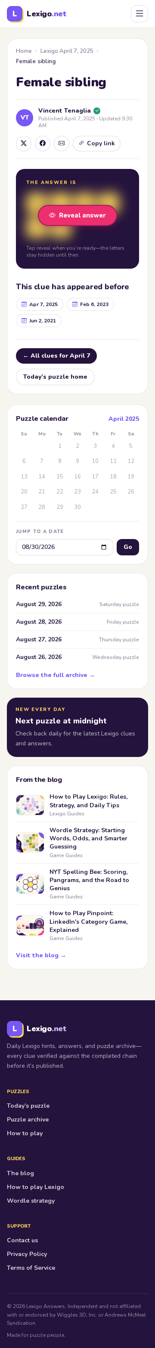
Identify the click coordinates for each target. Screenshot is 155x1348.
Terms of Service (31, 1268)
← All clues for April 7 (56, 356)
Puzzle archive (28, 1119)
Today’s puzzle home (55, 377)
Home (24, 51)
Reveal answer (82, 215)
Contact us (22, 1240)
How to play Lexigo (35, 1187)
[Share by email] (61, 143)
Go (128, 547)
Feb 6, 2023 (94, 304)
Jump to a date (40, 531)
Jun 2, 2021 (42, 320)
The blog (20, 1173)
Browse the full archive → (55, 675)
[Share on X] (23, 143)
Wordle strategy (31, 1201)
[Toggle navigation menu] (139, 13)
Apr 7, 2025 (43, 304)
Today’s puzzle (28, 1106)
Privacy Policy (27, 1254)
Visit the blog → (41, 955)
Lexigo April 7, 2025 (66, 51)
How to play (25, 1133)
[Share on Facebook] (42, 143)
